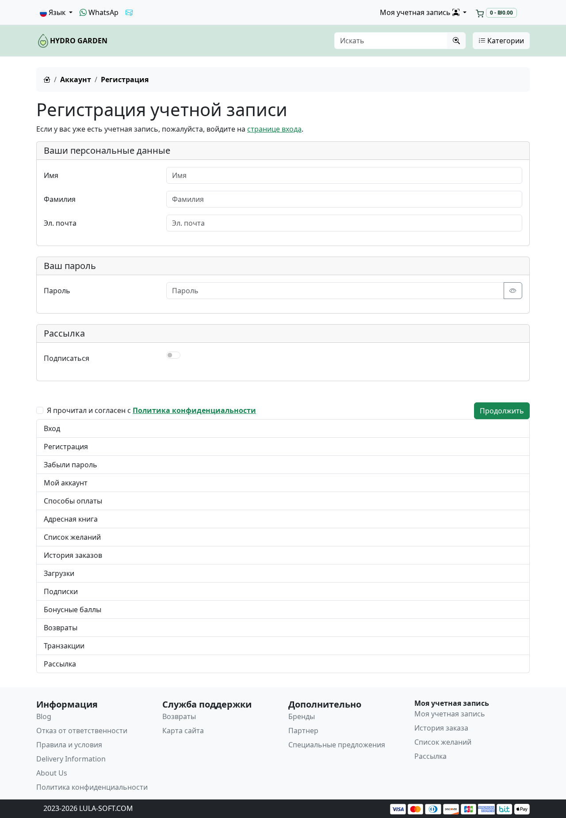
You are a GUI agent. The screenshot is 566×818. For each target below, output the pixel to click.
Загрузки (59, 573)
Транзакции (64, 646)
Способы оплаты (73, 501)
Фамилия (60, 199)
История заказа (441, 728)
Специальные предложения (336, 745)
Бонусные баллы (72, 609)
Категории (505, 40)
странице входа (274, 129)
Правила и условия (69, 745)
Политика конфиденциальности (92, 787)
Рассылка (60, 664)
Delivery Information (71, 759)
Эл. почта (60, 223)
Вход (52, 428)
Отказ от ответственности (81, 730)
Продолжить (502, 411)
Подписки (61, 591)
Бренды (301, 716)
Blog (43, 716)
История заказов (73, 555)
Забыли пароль (70, 465)
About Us (51, 773)
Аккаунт (75, 79)
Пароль (57, 290)
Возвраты (60, 627)
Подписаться (66, 358)
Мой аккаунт (66, 483)
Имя (51, 175)
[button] (56, 12)
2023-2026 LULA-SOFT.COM (88, 808)
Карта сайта (183, 730)
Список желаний (72, 537)
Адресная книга (71, 519)
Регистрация (66, 446)
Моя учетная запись (449, 714)
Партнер (303, 730)
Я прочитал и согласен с (151, 410)
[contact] (129, 12)
